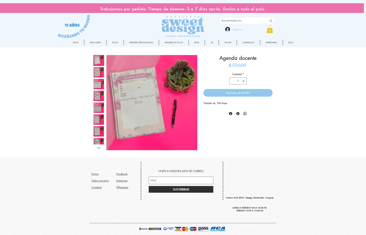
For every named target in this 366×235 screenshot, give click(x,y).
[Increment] (243, 81)
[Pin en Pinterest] (238, 113)
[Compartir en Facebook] (230, 113)
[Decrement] (232, 81)
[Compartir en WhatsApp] (245, 113)
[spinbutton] (237, 81)
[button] (269, 29)
